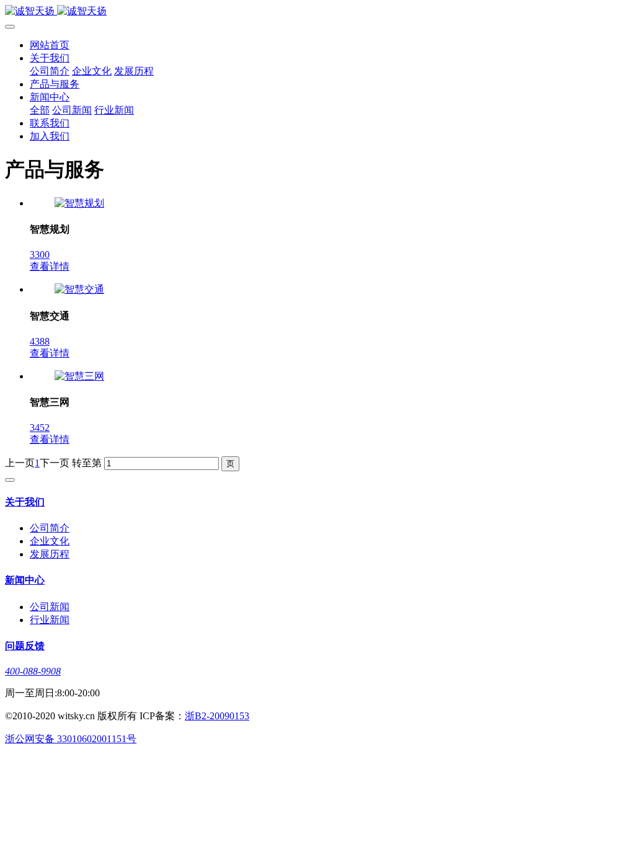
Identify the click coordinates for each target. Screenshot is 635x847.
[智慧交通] (79, 289)
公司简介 (49, 71)
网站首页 (49, 45)
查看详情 (49, 266)
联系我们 (49, 123)
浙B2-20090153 (217, 716)
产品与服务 (54, 84)
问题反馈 (25, 646)
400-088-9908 (33, 671)
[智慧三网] (79, 376)
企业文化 (92, 71)
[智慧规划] (79, 203)
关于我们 (49, 58)
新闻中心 (49, 97)
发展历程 (134, 71)
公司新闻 (72, 110)
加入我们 (49, 136)
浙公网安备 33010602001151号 (70, 739)
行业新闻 (114, 110)
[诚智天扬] (317, 11)
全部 (40, 110)
